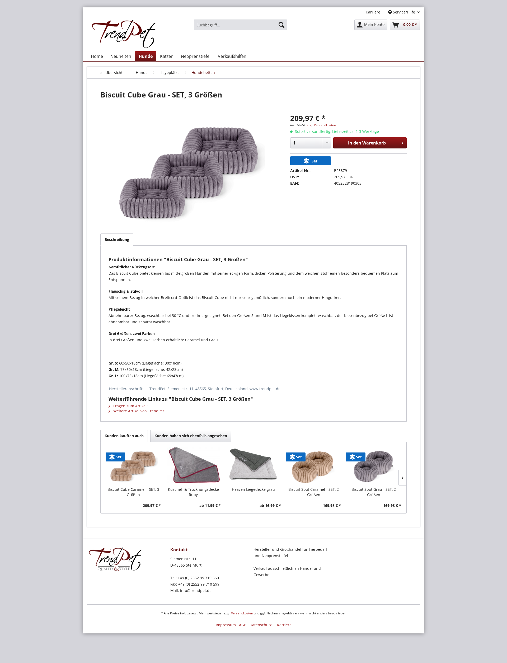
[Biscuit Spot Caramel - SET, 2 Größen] (313, 465)
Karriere (373, 12)
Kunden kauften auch (124, 435)
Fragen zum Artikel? (130, 405)
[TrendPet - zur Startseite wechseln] (125, 34)
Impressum (226, 624)
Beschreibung (117, 239)
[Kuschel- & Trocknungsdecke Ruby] (193, 465)
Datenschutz (261, 624)
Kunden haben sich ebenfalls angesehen (190, 435)
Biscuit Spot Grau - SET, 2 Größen (373, 492)
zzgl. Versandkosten (321, 125)
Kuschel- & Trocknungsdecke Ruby (193, 492)
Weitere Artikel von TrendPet (138, 410)
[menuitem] (240, 25)
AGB (242, 624)
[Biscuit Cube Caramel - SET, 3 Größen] (133, 465)
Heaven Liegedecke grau (253, 489)
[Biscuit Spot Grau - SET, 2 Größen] (373, 465)
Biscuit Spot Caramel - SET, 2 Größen (313, 492)
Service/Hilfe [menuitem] (404, 12)
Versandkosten (242, 613)
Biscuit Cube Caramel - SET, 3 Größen (133, 492)
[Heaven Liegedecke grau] (253, 465)
